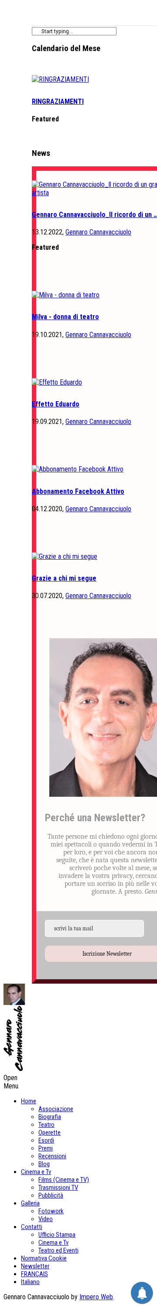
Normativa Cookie (44, 1258)
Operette (49, 1132)
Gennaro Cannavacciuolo (98, 232)
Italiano (30, 1282)
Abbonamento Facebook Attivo (78, 491)
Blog (44, 1164)
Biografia (49, 1117)
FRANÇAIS (34, 1274)
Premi (45, 1148)
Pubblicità (50, 1195)
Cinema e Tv (36, 1172)
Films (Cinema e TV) (63, 1180)
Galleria (30, 1203)
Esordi (46, 1140)
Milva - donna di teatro (65, 317)
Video (45, 1219)
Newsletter (35, 1266)
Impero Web (96, 1297)
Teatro (46, 1125)
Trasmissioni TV (58, 1187)
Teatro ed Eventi (58, 1250)
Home (28, 1101)
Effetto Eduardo (55, 404)
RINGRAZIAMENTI (58, 101)
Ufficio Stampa (56, 1235)
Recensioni (52, 1156)
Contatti (31, 1227)
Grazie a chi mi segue (64, 578)
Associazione (55, 1109)
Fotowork (51, 1211)
